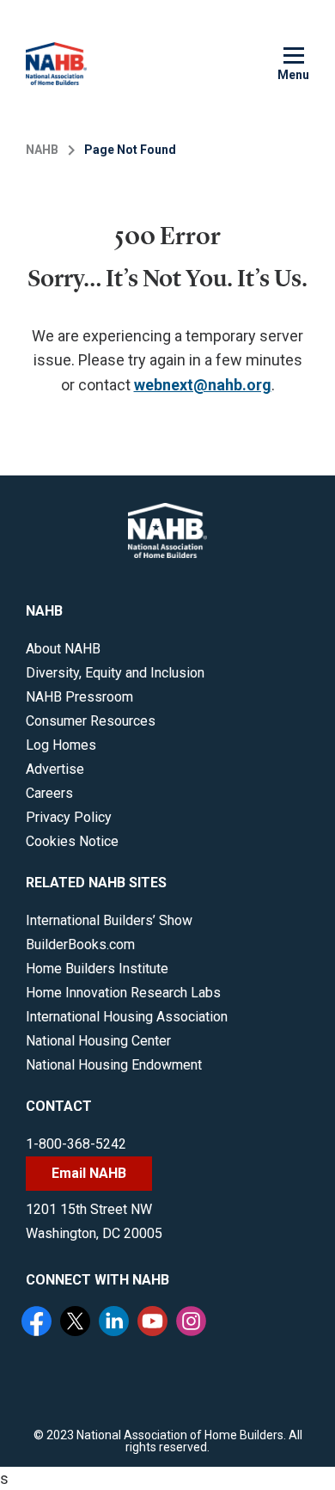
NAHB (42, 149)
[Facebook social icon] (38, 1323)
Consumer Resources (90, 721)
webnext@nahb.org (202, 385)
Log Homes (61, 745)
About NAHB (63, 649)
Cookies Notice (72, 841)
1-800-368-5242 (76, 1144)
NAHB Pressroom (79, 697)
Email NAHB (89, 1173)
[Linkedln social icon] (116, 1323)
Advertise (55, 769)
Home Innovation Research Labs (123, 992)
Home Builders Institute (97, 968)
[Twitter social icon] (77, 1323)
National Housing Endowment (114, 1065)
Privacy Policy (69, 817)
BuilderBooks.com (80, 944)
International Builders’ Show (109, 920)
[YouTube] (154, 1323)
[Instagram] (193, 1323)
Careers (49, 793)
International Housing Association (127, 1017)
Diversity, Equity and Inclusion (115, 673)
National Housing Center (98, 1041)
